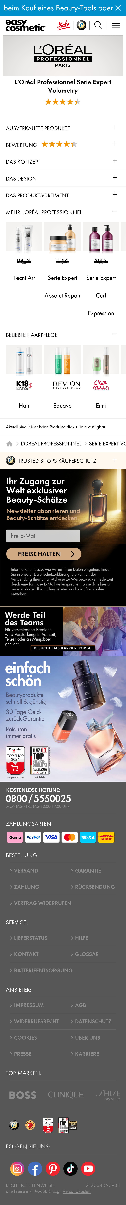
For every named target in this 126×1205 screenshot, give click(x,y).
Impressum (29, 1005)
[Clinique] (66, 1095)
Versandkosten (77, 1191)
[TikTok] (70, 1169)
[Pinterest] (53, 1169)
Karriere (87, 1053)
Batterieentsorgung (43, 970)
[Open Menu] (27, 26)
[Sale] (63, 25)
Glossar (87, 954)
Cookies (25, 1037)
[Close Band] (118, 8)
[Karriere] (63, 631)
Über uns (87, 1037)
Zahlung (26, 886)
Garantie (88, 870)
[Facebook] (35, 1169)
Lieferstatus (30, 938)
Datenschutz (93, 1021)
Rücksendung (95, 886)
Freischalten (39, 554)
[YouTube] (88, 1169)
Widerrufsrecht (36, 1021)
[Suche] (98, 25)
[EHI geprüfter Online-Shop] (30, 1125)
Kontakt (26, 954)
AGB (80, 1005)
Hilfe (81, 938)
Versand (26, 870)
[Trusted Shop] (81, 25)
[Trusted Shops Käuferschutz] (14, 1125)
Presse (23, 1053)
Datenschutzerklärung (51, 574)
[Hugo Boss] (23, 1095)
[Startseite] (9, 444)
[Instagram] (17, 1169)
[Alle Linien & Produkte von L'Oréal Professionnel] (63, 55)
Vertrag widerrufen (42, 903)
